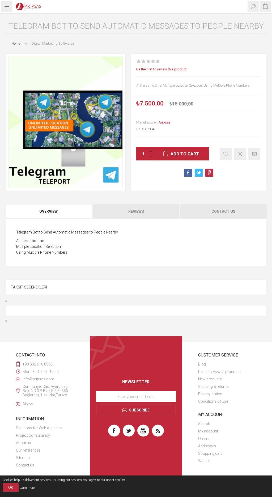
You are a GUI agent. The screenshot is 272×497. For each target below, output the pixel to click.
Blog (202, 364)
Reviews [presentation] (136, 211)
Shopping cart (210, 453)
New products (210, 379)
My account (208, 431)
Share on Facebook (188, 173)
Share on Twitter (199, 173)
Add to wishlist (226, 154)
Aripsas (165, 122)
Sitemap (23, 458)
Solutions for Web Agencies (39, 428)
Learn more (27, 488)
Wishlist (204, 461)
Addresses (207, 446)
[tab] (48, 211)
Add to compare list (240, 154)
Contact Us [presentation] (223, 211)
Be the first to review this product (161, 69)
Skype (28, 404)
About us (23, 443)
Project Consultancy (33, 435)
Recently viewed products (219, 371)
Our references (28, 450)
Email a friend (254, 154)
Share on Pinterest (209, 173)
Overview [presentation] (48, 211)
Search (204, 424)
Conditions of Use (213, 401)
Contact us (25, 465)
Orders (204, 438)
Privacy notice (210, 394)
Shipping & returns (213, 386)
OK (10, 487)
